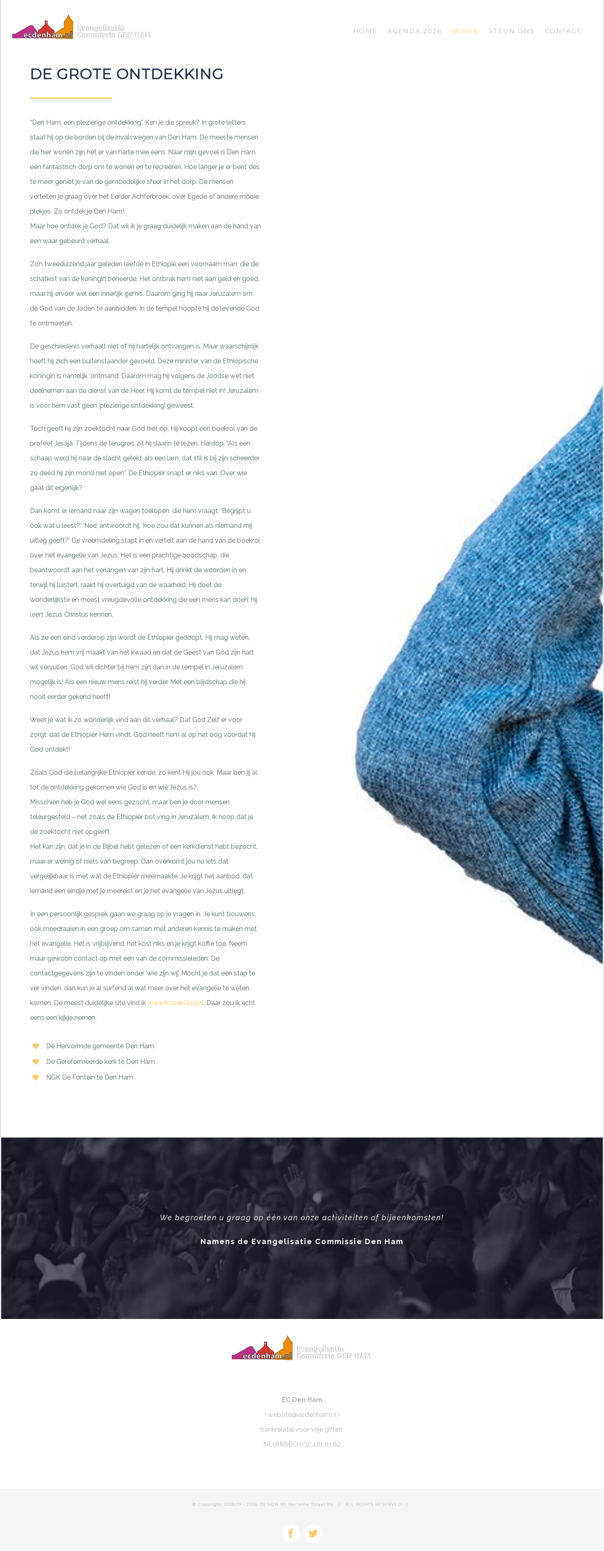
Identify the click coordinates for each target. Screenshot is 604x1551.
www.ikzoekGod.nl (175, 1003)
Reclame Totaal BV (311, 1504)
